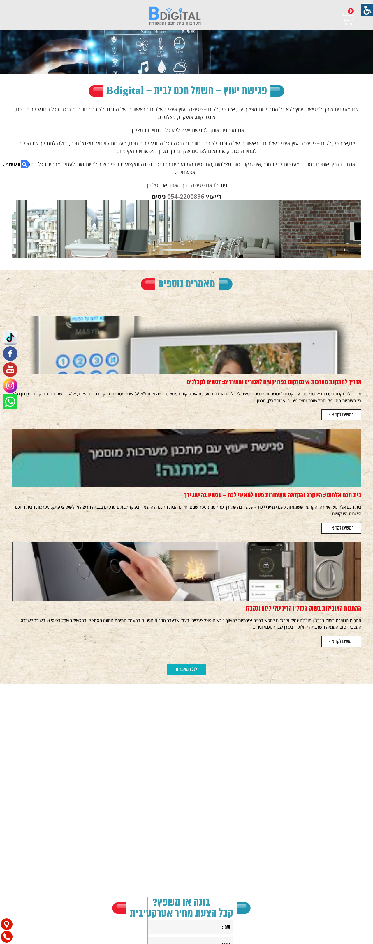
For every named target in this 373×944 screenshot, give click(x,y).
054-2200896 (185, 196)
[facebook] (10, 353)
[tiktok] (10, 337)
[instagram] (10, 385)
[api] (10, 401)
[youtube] (10, 369)
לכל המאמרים (186, 669)
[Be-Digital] (175, 16)
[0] (348, 19)
